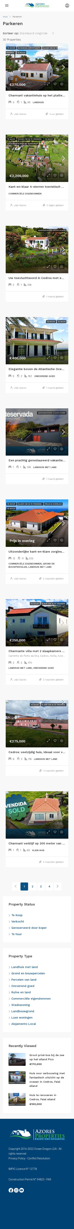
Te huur (16, 934)
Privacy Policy (17, 1158)
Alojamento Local (23, 1024)
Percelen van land (23, 979)
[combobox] (37, 33)
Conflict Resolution (38, 1158)
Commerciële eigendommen (31, 998)
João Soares (20, 114)
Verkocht (17, 921)
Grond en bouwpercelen (28, 973)
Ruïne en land (21, 992)
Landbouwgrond (22, 1011)
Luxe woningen (21, 1017)
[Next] (57, 886)
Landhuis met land (24, 967)
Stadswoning (20, 1005)
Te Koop (16, 915)
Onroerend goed (22, 986)
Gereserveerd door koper (29, 928)
